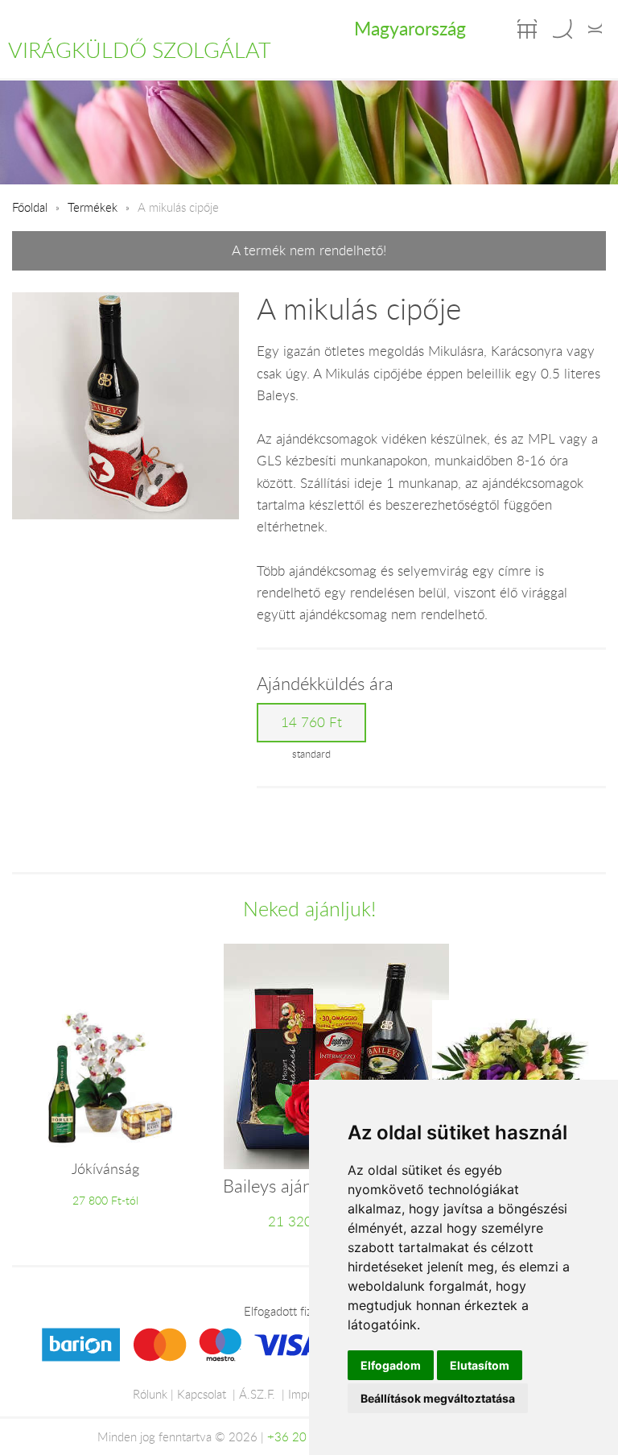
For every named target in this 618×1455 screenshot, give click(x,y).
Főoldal (29, 207)
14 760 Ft (311, 722)
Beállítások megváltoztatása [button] (437, 1398)
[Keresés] (562, 29)
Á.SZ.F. (257, 1394)
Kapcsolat (201, 1394)
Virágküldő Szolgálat (139, 49)
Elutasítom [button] (479, 1365)
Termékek (92, 207)
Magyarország (410, 28)
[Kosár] (527, 29)
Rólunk (150, 1394)
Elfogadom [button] (390, 1365)
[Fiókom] (595, 29)
